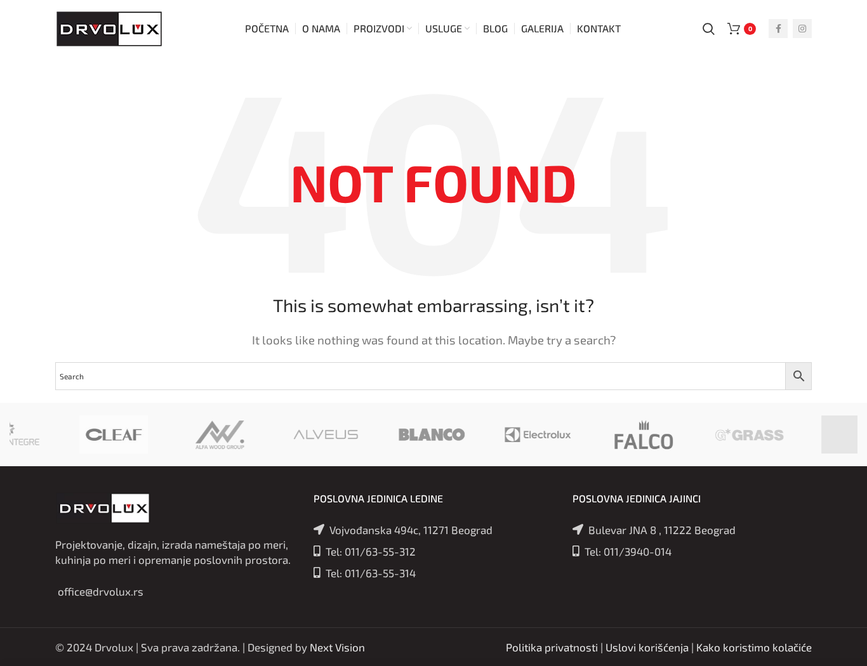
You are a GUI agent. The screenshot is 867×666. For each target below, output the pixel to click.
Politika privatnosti (552, 647)
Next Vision (337, 647)
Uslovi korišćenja (647, 647)
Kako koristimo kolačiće (754, 647)
